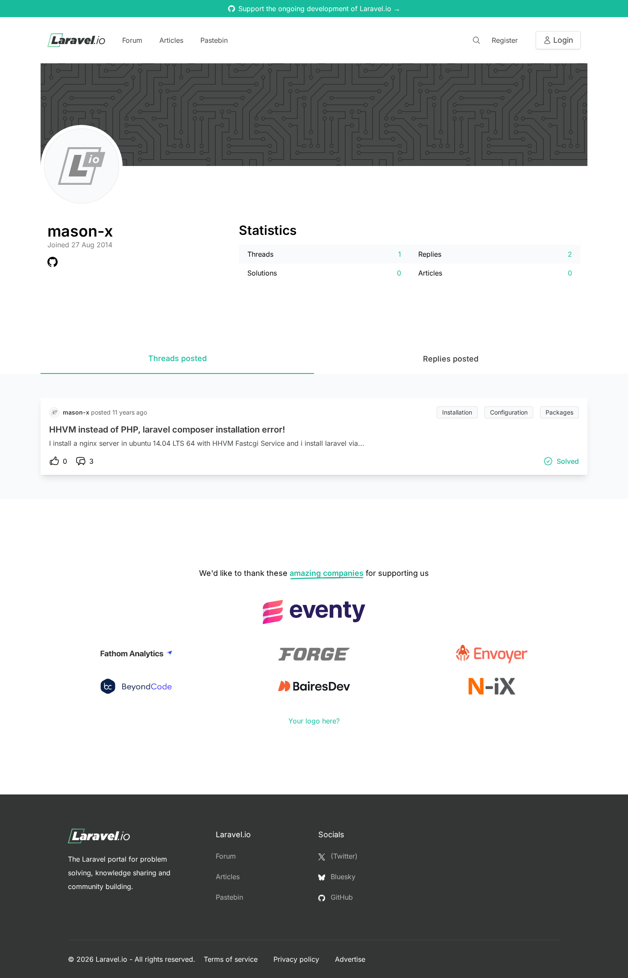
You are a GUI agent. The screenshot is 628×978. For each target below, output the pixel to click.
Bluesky (342, 876)
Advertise (350, 959)
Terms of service (232, 959)
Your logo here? (314, 721)
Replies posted (450, 358)
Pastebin (214, 40)
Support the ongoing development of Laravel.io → (319, 8)
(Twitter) (343, 856)
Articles (171, 40)
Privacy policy (297, 959)
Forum (132, 40)
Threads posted (177, 358)
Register (505, 40)
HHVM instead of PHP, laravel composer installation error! (167, 429)
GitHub (341, 897)
